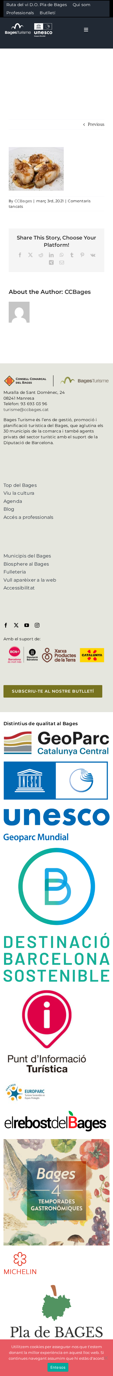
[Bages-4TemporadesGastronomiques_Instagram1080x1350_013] (56, 1141)
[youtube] (26, 625)
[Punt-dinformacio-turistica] (46, 990)
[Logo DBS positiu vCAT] (56, 850)
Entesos (58, 1367)
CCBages (23, 201)
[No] (106, 1358)
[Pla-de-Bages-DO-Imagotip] (56, 1282)
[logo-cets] (25, 1083)
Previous (96, 124)
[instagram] (37, 625)
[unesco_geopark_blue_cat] (56, 763)
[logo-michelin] (20, 1253)
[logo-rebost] (55, 1112)
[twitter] (16, 625)
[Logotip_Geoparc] (56, 733)
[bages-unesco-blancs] (28, 23)
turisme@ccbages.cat (26, 409)
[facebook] (5, 625)
